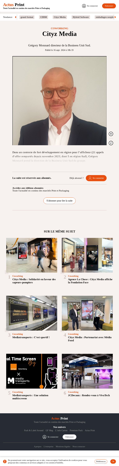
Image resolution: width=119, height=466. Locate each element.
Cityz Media (60, 17)
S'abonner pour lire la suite (59, 200)
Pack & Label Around (33, 430)
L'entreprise (48, 446)
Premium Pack (76, 430)
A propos (37, 446)
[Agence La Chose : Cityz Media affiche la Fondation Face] (87, 255)
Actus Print (90, 430)
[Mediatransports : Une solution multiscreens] (31, 371)
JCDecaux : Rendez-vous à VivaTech (89, 395)
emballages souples (105, 17)
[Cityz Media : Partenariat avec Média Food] (87, 313)
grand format (27, 17)
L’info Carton (61, 430)
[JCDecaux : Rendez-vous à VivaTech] (87, 371)
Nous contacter (79, 446)
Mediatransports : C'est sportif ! (31, 337)
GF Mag (49, 430)
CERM (43, 17)
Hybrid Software (81, 17)
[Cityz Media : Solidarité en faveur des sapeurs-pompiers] (31, 255)
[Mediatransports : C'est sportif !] (31, 313)
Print (13, 4)
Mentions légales (63, 446)
